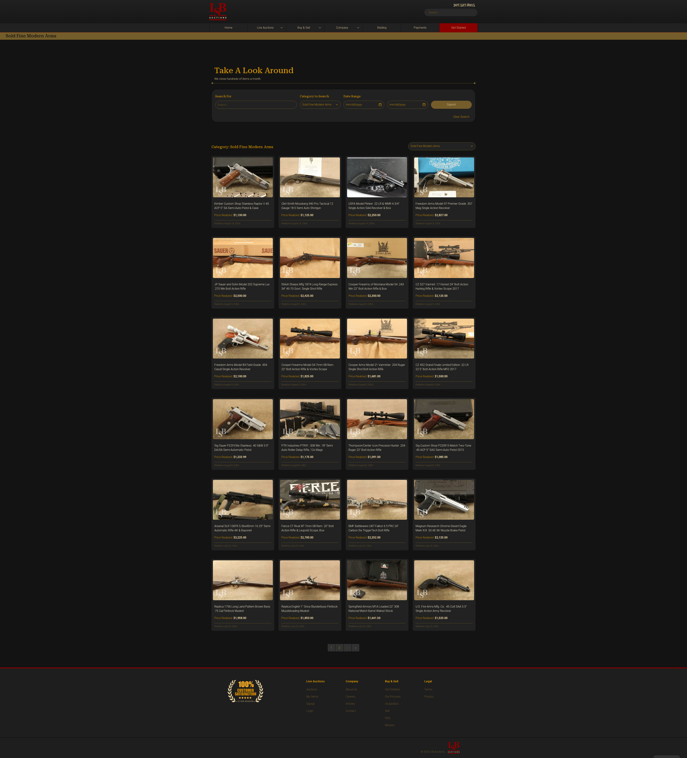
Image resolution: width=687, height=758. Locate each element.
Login (309, 711)
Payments (420, 27)
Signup (310, 703)
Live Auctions (265, 27)
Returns (389, 725)
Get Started (458, 27)
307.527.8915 (464, 5)
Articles (350, 703)
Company (342, 27)
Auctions (311, 689)
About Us (351, 689)
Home (228, 27)
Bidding (381, 27)
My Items (312, 696)
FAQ (387, 718)
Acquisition (392, 703)
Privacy (429, 696)
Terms (428, 689)
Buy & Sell (304, 27)
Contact (351, 711)
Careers (350, 696)
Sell (387, 711)
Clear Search (461, 116)
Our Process (393, 696)
